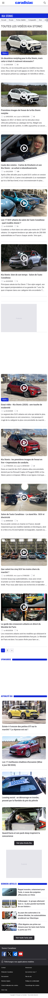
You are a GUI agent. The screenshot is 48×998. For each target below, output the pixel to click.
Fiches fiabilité (21, 20)
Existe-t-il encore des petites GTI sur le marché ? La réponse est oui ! (19, 728)
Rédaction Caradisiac (7, 972)
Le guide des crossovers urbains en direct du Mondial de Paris (21, 625)
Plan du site (28, 976)
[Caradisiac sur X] (9, 954)
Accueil (3, 20)
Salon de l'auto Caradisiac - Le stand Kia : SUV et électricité (22, 516)
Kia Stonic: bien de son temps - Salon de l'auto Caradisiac (21, 276)
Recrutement (4, 976)
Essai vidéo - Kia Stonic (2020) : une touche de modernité (21, 406)
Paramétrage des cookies (32, 985)
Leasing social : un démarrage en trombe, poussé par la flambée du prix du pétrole (20, 799)
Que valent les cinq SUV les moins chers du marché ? (20, 570)
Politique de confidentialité (32, 981)
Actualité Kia (7, 696)
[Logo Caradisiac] (24, 4)
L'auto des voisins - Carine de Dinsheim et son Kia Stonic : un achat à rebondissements (21, 166)
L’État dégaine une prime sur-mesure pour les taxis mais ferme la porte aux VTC (31, 927)
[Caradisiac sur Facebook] (4, 954)
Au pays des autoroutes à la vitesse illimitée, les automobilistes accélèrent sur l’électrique (32, 915)
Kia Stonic (7, 16)
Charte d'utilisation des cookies (9, 985)
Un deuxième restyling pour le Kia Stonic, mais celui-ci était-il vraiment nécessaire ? (22, 59)
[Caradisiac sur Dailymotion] (15, 954)
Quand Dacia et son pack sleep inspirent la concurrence (21, 834)
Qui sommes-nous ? (30, 972)
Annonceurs (28, 967)
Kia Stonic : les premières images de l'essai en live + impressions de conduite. (21, 461)
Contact (3, 967)
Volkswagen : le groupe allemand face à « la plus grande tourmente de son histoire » (31, 904)
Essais (11, 20)
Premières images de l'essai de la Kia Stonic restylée (21, 111)
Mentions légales (5, 981)
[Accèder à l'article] (24, 712)
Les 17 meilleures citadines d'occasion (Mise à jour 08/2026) (22, 763)
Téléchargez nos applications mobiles (19, 962)
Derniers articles (9, 883)
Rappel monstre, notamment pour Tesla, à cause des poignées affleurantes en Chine (31, 892)
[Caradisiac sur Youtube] (20, 954)
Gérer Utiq (4, 990)
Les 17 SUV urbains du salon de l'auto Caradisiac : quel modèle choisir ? (23, 221)
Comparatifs (32, 20)
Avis (40, 20)
